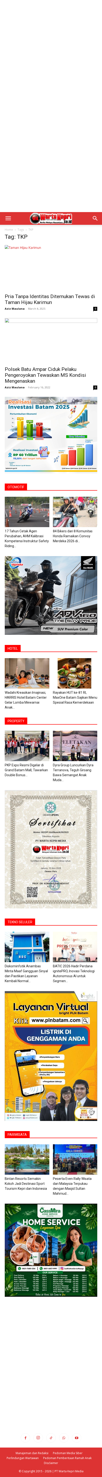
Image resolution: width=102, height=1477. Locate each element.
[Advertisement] (51, 53)
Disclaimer (51, 1463)
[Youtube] (76, 1438)
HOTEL (13, 648)
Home (9, 230)
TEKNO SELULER (20, 922)
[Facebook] (25, 1438)
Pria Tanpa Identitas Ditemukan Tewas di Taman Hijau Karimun (50, 299)
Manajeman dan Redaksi (32, 1453)
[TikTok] (51, 1438)
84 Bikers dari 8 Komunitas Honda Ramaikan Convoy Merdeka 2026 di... (73, 536)
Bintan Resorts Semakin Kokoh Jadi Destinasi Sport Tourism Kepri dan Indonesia (26, 1183)
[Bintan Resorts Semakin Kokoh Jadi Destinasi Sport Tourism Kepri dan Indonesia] (27, 1159)
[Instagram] (38, 1438)
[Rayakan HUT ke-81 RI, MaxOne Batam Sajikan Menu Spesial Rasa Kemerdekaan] (75, 673)
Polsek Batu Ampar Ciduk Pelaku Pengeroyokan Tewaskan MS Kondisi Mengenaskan (45, 375)
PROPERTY (16, 721)
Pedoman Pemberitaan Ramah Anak (67, 1458)
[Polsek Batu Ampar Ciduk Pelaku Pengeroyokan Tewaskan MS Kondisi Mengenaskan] (51, 341)
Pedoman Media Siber (68, 1453)
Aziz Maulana (15, 308)
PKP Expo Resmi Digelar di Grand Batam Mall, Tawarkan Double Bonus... (26, 770)
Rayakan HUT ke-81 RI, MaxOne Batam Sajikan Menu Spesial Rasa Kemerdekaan (75, 697)
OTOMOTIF (16, 487)
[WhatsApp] (64, 1438)
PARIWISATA (17, 1134)
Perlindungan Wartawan (23, 1458)
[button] (8, 218)
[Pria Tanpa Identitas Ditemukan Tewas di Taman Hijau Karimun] (51, 268)
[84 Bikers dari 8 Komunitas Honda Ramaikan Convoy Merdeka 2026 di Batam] (75, 512)
